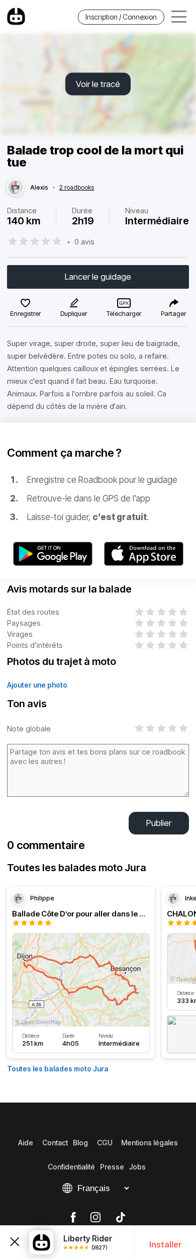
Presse (112, 1166)
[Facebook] (73, 1218)
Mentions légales (149, 1142)
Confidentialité (71, 1166)
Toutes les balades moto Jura (58, 1068)
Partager (173, 313)
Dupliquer (73, 313)
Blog (80, 1142)
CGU (105, 1142)
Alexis (39, 188)
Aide (25, 1142)
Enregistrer (25, 313)
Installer (165, 1244)
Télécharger (124, 313)
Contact (55, 1142)
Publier (158, 823)
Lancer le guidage (98, 277)
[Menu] (179, 17)
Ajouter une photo (37, 685)
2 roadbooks (76, 188)
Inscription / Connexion (121, 17)
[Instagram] (95, 1218)
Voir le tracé (98, 84)
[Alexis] (15, 188)
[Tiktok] (120, 1218)
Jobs (137, 1166)
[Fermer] (14, 1242)
